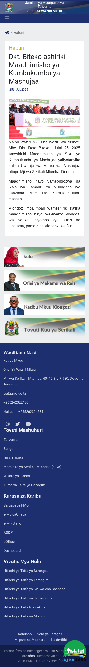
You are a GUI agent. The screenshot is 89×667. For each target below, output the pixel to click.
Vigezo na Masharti (30, 640)
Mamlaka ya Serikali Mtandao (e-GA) (32, 467)
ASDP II (9, 532)
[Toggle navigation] (6, 18)
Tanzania (11, 440)
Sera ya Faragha (49, 634)
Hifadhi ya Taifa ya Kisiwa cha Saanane (34, 589)
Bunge (8, 449)
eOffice (9, 541)
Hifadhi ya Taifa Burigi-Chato (26, 607)
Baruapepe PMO (16, 505)
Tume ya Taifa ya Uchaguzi (25, 485)
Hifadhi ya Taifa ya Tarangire (26, 580)
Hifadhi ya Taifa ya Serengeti (26, 571)
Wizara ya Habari (17, 476)
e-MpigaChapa (15, 514)
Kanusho (25, 634)
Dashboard (12, 550)
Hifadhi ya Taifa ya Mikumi (25, 616)
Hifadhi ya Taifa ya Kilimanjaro (28, 598)
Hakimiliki (59, 640)
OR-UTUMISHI (15, 458)
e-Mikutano (12, 523)
